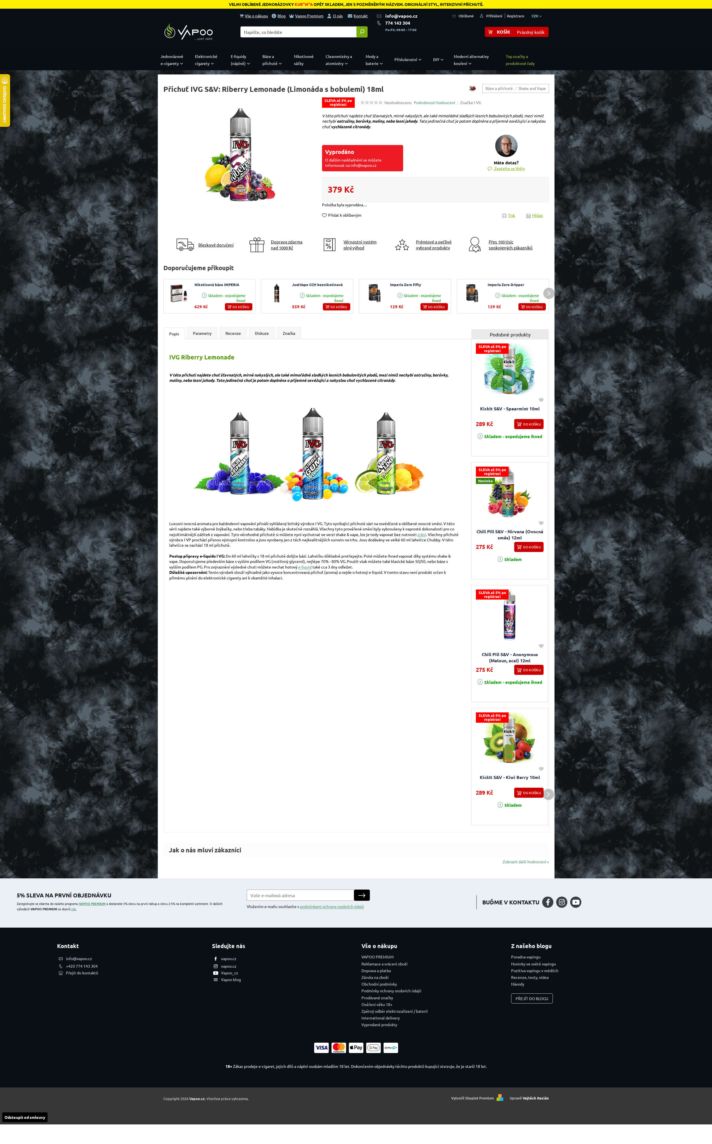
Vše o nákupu (256, 15)
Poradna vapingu (526, 956)
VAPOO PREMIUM (92, 903)
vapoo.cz (228, 958)
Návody (517, 983)
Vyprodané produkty (379, 1024)
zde (73, 909)
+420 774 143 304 (82, 965)
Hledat (362, 32)
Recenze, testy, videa (530, 977)
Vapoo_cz (229, 972)
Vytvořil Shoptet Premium (472, 1098)
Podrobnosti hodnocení (434, 102)
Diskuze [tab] (262, 333)
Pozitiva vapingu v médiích (534, 970)
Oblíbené (466, 15)
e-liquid (305, 566)
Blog (282, 15)
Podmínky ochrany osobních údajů (391, 990)
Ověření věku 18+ (377, 1004)
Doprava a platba (376, 970)
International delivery (380, 1017)
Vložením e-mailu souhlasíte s (305, 906)
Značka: (470, 102)
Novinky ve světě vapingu (533, 963)
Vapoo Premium (309, 15)
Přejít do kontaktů (82, 972)
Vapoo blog (231, 979)
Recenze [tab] (233, 333)
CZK (535, 15)
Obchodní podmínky (379, 983)
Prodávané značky (377, 997)
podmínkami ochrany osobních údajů (332, 906)
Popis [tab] (174, 333)
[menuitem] (173, 60)
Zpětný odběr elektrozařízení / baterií (394, 1011)
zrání (421, 534)
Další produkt (548, 293)
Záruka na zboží (375, 977)
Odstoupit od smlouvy (24, 1117)
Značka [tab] (289, 333)
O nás (338, 15)
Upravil (529, 1098)
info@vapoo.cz (401, 16)
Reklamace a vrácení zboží (384, 963)
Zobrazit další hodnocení (524, 861)
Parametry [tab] (202, 333)
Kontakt (361, 15)
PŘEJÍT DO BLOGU (532, 998)
